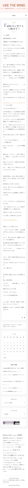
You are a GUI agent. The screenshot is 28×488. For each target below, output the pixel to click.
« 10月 (4, 357)
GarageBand (14, 435)
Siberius (5, 438)
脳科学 (16, 469)
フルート (16, 450)
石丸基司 (12, 469)
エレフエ (17, 445)
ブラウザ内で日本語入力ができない (9, 462)
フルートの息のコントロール (13, 455)
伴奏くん (22, 464)
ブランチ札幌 (18, 462)
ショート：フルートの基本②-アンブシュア (13, 374)
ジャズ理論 (18, 447)
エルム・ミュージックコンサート (9, 444)
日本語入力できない (17, 467)
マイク (11, 464)
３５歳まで (5, 471)
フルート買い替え (6, 460)
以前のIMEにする (16, 464)
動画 (11, 480)
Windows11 (20, 438)
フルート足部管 (14, 460)
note (19, 434)
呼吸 (10, 467)
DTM (9, 435)
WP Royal (17, 485)
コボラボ (8, 447)
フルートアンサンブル (10, 458)
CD (8, 480)
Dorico (5, 435)
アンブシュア (15, 442)
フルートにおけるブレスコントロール (9, 452)
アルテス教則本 (7, 442)
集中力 (20, 469)
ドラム (10, 450)
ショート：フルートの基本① (10, 388)
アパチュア (18, 440)
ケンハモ (4, 447)
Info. (19, 480)
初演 (7, 467)
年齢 (12, 467)
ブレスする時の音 (6, 464)
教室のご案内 (15, 480)
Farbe (14, 22)
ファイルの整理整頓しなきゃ (10, 391)
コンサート (12, 447)
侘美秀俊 (4, 467)
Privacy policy (6, 482)
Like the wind (14, 5)
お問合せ (23, 480)
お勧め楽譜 (5, 440)
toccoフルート (12, 438)
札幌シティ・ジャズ (6, 469)
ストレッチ (6, 450)
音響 (23, 469)
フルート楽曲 (19, 458)
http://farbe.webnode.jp (10, 220)
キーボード (23, 444)
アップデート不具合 (11, 440)
